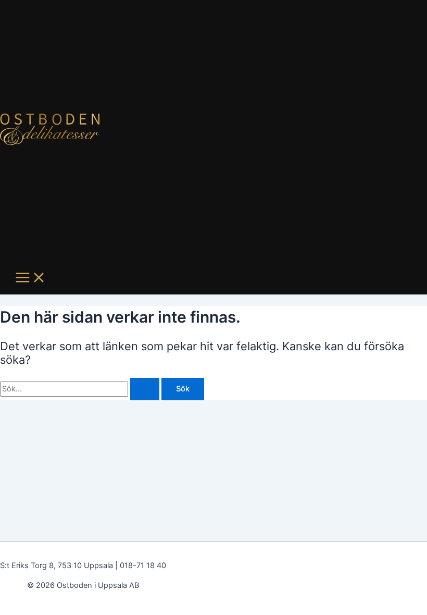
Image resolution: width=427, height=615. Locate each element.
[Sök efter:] (80, 388)
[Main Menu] (30, 278)
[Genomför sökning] (144, 389)
